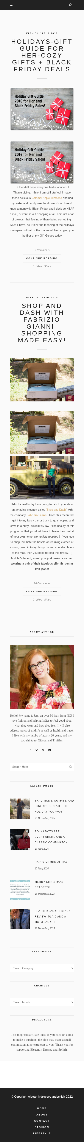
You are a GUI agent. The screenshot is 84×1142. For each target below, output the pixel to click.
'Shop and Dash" (56, 509)
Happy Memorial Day (51, 862)
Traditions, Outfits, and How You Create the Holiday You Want (54, 806)
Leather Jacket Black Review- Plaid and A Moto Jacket (53, 917)
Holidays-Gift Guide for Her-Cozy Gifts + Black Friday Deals (42, 55)
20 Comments (42, 583)
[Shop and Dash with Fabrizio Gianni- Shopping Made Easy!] (42, 379)
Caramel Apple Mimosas (47, 198)
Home (42, 1108)
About (42, 1114)
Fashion (32, 33)
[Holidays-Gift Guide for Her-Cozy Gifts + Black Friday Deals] (42, 109)
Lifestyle (42, 1133)
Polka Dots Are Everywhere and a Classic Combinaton (51, 837)
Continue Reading (42, 258)
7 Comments (42, 250)
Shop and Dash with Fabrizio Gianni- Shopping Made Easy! (42, 323)
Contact (42, 1121)
